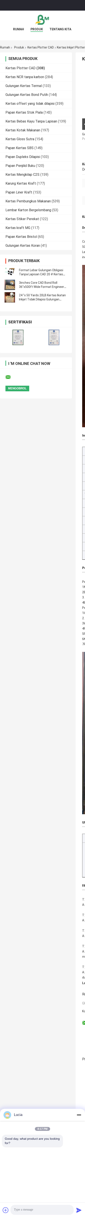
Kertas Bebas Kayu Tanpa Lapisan (31, 121)
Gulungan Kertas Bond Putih (26, 95)
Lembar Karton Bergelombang (28, 210)
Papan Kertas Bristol (21, 237)
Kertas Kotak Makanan (22, 130)
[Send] (78, 1210)
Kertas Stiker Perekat (22, 219)
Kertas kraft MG (17, 228)
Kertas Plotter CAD (40, 47)
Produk (37, 29)
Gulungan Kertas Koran (22, 245)
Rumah (18, 29)
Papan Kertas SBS (19, 148)
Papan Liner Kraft (18, 192)
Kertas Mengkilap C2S (22, 174)
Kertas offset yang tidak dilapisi (29, 104)
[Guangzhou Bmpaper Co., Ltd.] (42, 19)
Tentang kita (60, 29)
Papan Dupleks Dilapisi (22, 157)
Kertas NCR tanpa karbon (24, 77)
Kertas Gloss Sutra (19, 139)
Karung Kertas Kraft (20, 183)
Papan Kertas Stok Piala (24, 112)
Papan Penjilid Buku (20, 166)
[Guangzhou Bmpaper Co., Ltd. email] (10, 377)
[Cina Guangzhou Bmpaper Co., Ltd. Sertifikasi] (18, 337)
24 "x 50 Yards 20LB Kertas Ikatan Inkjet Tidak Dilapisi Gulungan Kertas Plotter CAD (42, 299)
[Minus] (79, 1114)
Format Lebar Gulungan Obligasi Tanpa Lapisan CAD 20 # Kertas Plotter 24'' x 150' (41, 274)
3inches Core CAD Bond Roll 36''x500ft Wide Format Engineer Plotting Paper (41, 287)
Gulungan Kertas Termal (23, 86)
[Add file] (6, 1210)
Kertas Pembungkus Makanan (28, 201)
